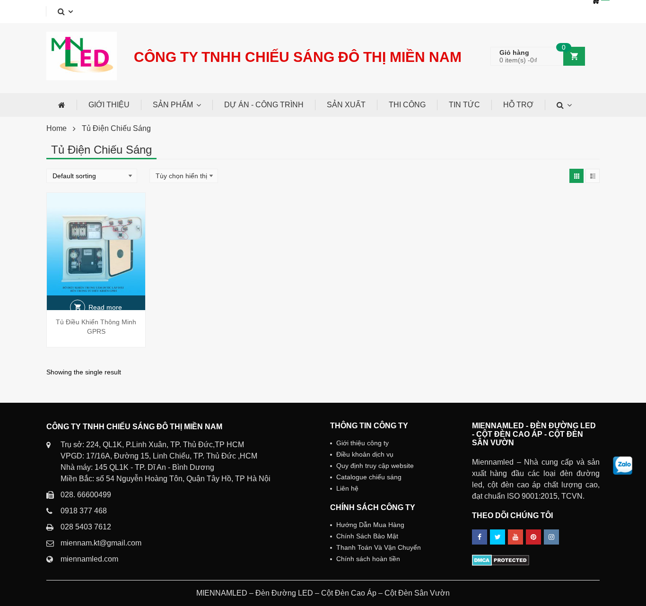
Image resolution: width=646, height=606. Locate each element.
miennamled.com (89, 559)
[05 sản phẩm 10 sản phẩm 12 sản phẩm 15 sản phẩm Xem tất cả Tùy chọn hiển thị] (183, 176)
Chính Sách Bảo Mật (367, 536)
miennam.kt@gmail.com (101, 543)
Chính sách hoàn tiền (368, 559)
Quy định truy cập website (375, 465)
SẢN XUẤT (346, 105)
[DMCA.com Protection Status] (500, 559)
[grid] (576, 176)
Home (56, 128)
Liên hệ (347, 488)
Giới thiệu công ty (362, 443)
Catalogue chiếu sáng (369, 477)
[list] (592, 176)
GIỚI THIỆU (109, 105)
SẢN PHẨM (173, 105)
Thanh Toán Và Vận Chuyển (378, 547)
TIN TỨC (464, 105)
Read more (105, 307)
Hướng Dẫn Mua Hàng (370, 524)
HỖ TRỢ (518, 105)
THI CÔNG (407, 105)
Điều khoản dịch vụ (364, 454)
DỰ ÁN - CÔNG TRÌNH (264, 105)
